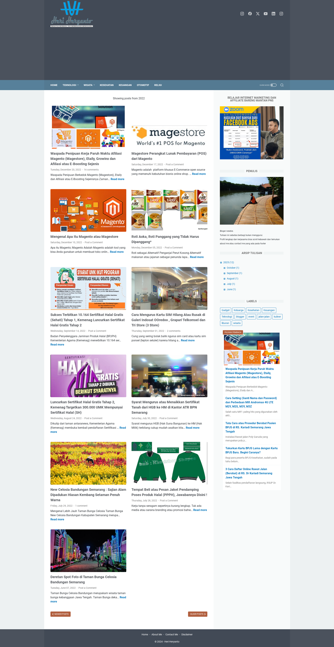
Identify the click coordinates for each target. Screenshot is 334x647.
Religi (158, 85)
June (231, 289)
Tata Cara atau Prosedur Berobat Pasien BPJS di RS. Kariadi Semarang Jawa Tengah (250, 427)
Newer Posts (61, 614)
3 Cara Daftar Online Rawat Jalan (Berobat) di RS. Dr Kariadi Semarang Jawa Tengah (248, 473)
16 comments (91, 169)
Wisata (88, 85)
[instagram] (242, 14)
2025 (228, 262)
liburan (225, 323)
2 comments (173, 331)
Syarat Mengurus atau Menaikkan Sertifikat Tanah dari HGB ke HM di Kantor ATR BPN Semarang (166, 407)
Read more (117, 179)
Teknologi (69, 85)
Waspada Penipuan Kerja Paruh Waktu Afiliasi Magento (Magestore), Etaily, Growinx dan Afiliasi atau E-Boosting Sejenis (86, 158)
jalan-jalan (264, 316)
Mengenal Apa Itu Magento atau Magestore (84, 237)
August (232, 278)
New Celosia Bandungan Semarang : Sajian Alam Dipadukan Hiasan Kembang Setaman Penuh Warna (88, 494)
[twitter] (257, 14)
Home (53, 85)
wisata (237, 323)
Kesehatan (107, 85)
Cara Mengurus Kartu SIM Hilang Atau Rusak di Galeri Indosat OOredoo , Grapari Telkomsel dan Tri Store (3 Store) (168, 320)
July (231, 284)
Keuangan (125, 85)
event (251, 316)
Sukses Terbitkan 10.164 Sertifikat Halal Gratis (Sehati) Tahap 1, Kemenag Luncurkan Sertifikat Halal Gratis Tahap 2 (87, 320)
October (233, 267)
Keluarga (239, 310)
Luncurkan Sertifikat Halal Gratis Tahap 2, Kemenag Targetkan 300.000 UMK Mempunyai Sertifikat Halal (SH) (86, 407)
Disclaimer (187, 634)
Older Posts (197, 614)
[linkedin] (273, 14)
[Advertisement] (167, 54)
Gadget (226, 310)
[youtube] (265, 14)
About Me (157, 634)
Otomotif (143, 85)
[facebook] (250, 14)
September (234, 273)
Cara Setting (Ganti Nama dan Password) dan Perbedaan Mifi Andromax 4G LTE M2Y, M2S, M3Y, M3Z (251, 402)
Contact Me (171, 634)
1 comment (81, 505)
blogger (240, 316)
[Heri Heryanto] (73, 14)
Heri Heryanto (171, 641)
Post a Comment (175, 164)
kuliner (277, 316)
